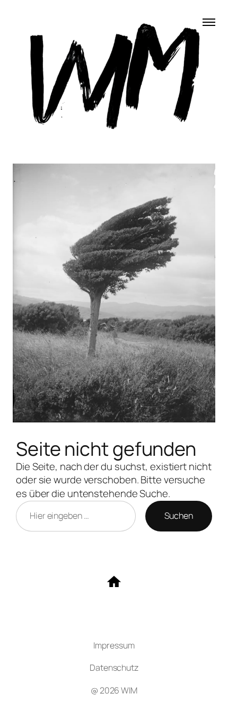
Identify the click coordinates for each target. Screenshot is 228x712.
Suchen (178, 515)
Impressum (113, 645)
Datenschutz (114, 667)
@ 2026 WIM (114, 690)
